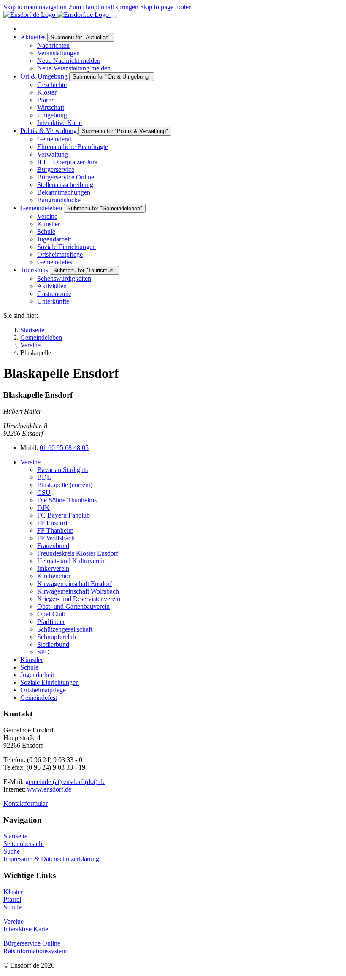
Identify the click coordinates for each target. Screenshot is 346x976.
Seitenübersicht (23, 843)
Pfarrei (12, 899)
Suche (11, 851)
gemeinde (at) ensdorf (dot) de (65, 781)
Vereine (13, 921)
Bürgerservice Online (31, 943)
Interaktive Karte (25, 929)
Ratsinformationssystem (35, 950)
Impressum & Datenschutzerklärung (51, 858)
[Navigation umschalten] (114, 17)
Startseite (15, 836)
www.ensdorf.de (49, 789)
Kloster (13, 891)
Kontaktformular (25, 803)
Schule (12, 907)
